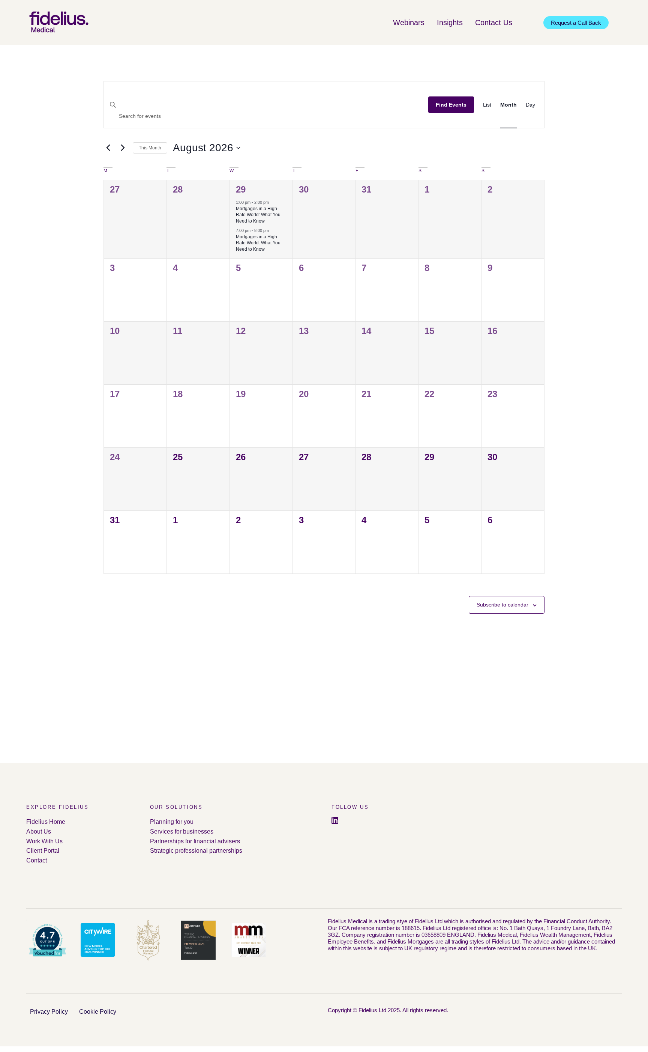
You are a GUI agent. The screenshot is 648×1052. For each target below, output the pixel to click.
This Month (150, 148)
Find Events (451, 105)
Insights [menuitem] (450, 22)
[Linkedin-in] (335, 820)
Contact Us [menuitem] (493, 22)
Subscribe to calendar (502, 605)
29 (241, 189)
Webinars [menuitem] (408, 22)
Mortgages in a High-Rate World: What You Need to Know (258, 215)
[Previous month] (108, 147)
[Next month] (122, 147)
